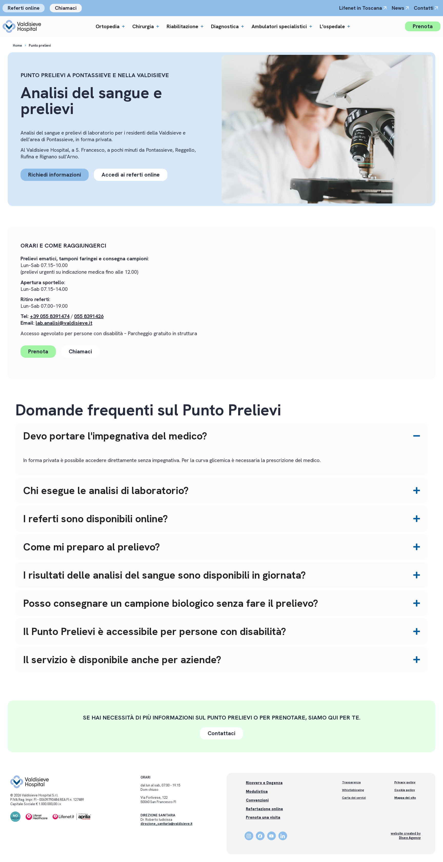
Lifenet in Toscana (360, 8)
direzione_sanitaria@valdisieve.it (166, 824)
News (398, 8)
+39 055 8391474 (49, 316)
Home (17, 45)
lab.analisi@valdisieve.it (64, 323)
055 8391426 (89, 316)
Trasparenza (351, 782)
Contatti (424, 8)
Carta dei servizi (354, 798)
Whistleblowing (353, 790)
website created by (406, 835)
